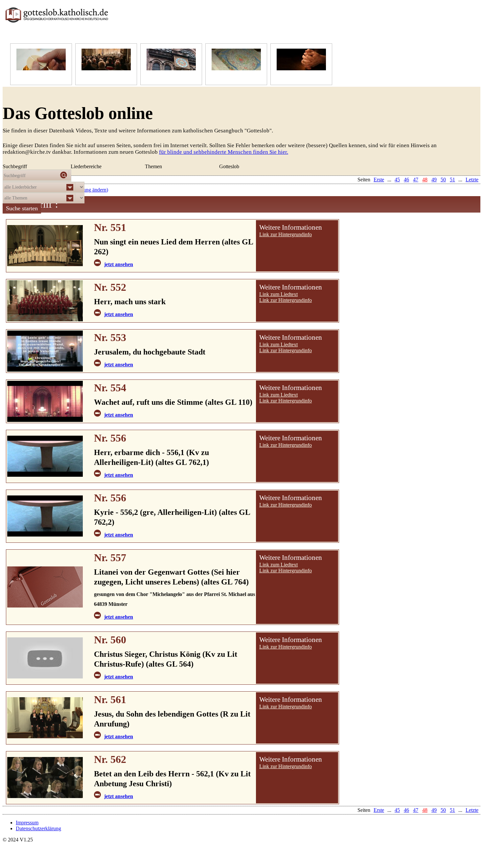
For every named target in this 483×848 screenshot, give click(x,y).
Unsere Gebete (292, 77)
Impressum (27, 822)
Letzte (472, 810)
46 (406, 810)
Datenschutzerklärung (38, 828)
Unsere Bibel (225, 77)
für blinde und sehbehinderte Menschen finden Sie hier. (223, 152)
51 (452, 810)
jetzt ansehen (118, 264)
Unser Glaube (30, 77)
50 (443, 810)
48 (424, 810)
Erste (379, 810)
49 (434, 810)
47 (415, 810)
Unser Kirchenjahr (166, 77)
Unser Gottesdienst (101, 77)
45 (397, 810)
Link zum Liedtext (278, 294)
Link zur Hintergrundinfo (285, 234)
